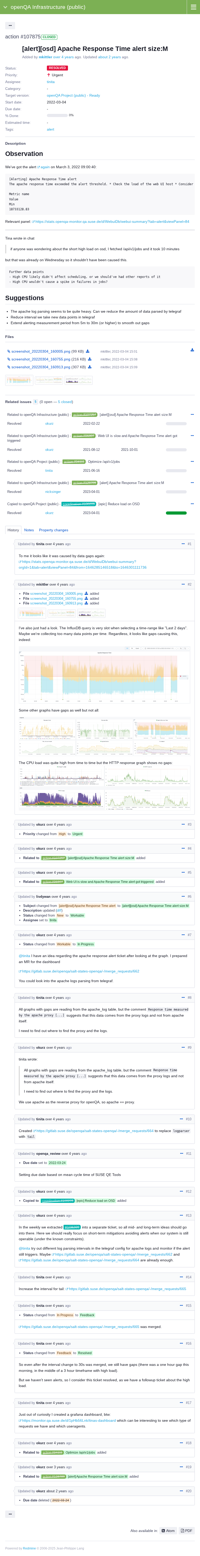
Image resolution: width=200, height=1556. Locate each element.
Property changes (53, 530)
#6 (189, 897)
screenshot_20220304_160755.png (56, 599)
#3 (189, 824)
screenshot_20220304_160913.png (56, 603)
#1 (189, 544)
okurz (49, 424)
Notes (29, 530)
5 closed (65, 402)
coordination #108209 (79, 504)
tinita (51, 82)
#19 (188, 1467)
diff (59, 910)
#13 (188, 1215)
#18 (188, 1443)
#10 (188, 1119)
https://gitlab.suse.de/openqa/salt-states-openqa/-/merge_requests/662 (80, 971)
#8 (189, 998)
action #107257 (84, 415)
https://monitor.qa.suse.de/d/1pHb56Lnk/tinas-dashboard (69, 1420)
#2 (189, 584)
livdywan (43, 897)
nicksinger (53, 492)
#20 (188, 1491)
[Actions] (192, 414)
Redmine (29, 1548)
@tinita (24, 956)
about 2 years (109, 57)
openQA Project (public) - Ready (73, 95)
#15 (188, 1306)
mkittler (45, 57)
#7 (189, 935)
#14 (188, 1277)
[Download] (87, 351)
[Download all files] (192, 350)
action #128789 (84, 483)
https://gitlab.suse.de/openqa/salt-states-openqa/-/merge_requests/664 (95, 1131)
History (13, 530)
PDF (188, 1531)
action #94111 (74, 462)
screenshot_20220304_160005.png (56, 594)
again (45, 167)
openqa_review (48, 1154)
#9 (189, 1048)
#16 (188, 1343)
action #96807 (83, 436)
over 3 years (55, 1467)
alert (50, 129)
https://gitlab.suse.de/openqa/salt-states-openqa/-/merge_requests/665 (127, 1289)
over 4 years (63, 57)
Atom (170, 1531)
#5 (189, 873)
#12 (188, 1191)
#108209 (72, 1227)
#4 (189, 848)
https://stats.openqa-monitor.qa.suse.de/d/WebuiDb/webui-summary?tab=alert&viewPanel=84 (112, 221)
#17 (188, 1403)
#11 (188, 1154)
